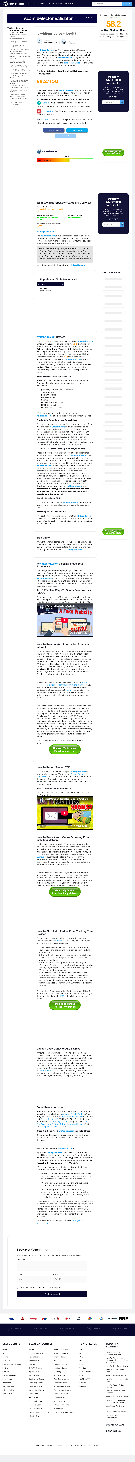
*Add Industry (71, 42)
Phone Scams (59, 1375)
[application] (45, 4)
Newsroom (6, 1383)
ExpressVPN (47, 111)
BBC (81, 1353)
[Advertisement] (65, 182)
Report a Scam (56, 3)
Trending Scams (9, 1386)
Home (4, 1349)
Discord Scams (76, 1124)
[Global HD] (56, 1318)
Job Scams (58, 1360)
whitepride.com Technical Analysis (17, 35)
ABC (81, 1349)
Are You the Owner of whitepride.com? (16, 103)
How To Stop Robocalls (58, 1124)
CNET (81, 1357)
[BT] (101, 1318)
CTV (81, 1375)
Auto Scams (34, 1375)
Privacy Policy (8, 1390)
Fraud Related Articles (17, 94)
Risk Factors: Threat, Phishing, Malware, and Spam (19, 50)
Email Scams (34, 1394)
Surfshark (58, 941)
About (5, 1353)
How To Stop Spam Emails (117, 1366)
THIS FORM (45, 1071)
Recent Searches (9, 1375)
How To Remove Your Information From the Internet (19, 70)
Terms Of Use (8, 1394)
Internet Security (60, 1357)
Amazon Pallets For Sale (73, 1114)
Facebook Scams (36, 1401)
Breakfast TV (84, 1386)
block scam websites (73, 63)
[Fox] (11, 1318)
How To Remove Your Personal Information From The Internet (117, 1360)
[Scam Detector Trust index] (65, 156)
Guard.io (45, 103)
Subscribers (7, 1379)
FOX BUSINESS (85, 1372)
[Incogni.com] (39, 119)
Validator (31, 3)
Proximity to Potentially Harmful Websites (17, 46)
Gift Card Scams (36, 1408)
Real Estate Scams (61, 1379)
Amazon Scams (35, 1349)
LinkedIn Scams (60, 1364)
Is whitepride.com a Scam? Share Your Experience (18, 61)
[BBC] (123, 1318)
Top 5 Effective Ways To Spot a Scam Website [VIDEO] (19, 66)
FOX (81, 1364)
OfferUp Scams (35, 1368)
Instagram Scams (61, 1349)
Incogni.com (47, 119)
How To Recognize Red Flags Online (19, 76)
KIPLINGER (84, 1383)
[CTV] (45, 1318)
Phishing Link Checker (11, 1364)
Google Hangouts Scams (39, 1412)
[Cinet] (22, 1318)
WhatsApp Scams (61, 1405)
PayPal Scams (34, 1357)
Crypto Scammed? (49, 1119)
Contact (69, 3)
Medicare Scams (60, 1368)
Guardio (40, 857)
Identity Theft (34, 1416)
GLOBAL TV (84, 1379)
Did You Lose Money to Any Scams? (18, 90)
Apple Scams (34, 1372)
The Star (82, 1368)
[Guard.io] (39, 103)
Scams (42, 3)
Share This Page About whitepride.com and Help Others (18, 98)
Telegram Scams (49, 1127)
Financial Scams (35, 1405)
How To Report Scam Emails (117, 1396)
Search (127, 4)
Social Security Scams (38, 1353)
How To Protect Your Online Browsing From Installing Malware (18, 81)
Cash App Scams (36, 1383)
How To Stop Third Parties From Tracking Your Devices (18, 86)
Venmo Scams (59, 1401)
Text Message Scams (58, 1122)
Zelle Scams (59, 1408)
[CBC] (67, 1318)
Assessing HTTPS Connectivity (19, 56)
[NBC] (90, 1318)
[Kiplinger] (33, 1318)
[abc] (78, 1318)
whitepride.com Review (17, 38)
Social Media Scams (62, 1386)
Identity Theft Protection (116, 1412)
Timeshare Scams (61, 1394)
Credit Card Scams (37, 1390)
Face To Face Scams (37, 1397)
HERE (61, 996)
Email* (56, 1275)
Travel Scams (59, 1397)
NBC (81, 1360)
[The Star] (112, 1318)
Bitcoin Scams (35, 1360)
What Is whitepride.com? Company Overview (18, 31)
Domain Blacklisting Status (18, 53)
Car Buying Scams (36, 1379)
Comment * (21, 1260)
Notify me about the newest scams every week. (41, 1288)
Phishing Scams (60, 1372)
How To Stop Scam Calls (116, 1375)
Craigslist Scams (36, 1386)
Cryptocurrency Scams (71, 1117)
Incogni (69, 690)
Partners (5, 1368)
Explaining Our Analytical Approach (18, 42)
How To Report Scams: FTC (18, 73)
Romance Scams (61, 1383)
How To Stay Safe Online (64, 1412)
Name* (20, 1275)
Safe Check (13, 58)
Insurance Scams (61, 1353)
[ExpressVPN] (39, 111)
